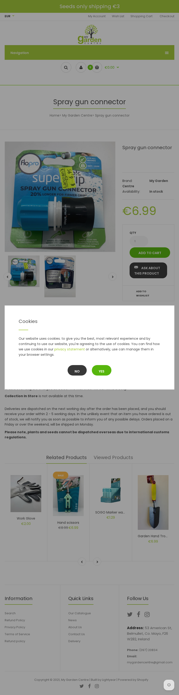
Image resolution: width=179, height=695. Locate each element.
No (77, 371)
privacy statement (69, 349)
